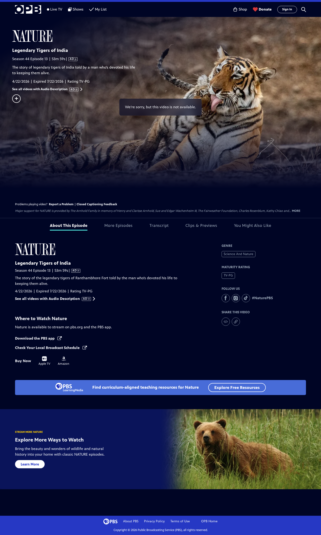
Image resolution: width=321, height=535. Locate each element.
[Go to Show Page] (166, 36)
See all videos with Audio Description (43, 89)
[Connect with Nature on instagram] (236, 298)
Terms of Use (180, 521)
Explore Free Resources (237, 387)
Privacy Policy (154, 521)
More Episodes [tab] (118, 225)
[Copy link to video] (236, 322)
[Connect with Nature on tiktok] (246, 298)
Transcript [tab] (158, 225)
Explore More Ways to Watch (49, 440)
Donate (265, 9)
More (296, 211)
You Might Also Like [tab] (252, 225)
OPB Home (209, 521)
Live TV (56, 9)
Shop (243, 9)
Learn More (30, 464)
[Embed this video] (226, 322)
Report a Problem (61, 204)
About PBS (130, 521)
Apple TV (44, 361)
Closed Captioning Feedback (97, 204)
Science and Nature (238, 254)
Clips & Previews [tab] (201, 225)
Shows (78, 9)
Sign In (287, 9)
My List (101, 9)
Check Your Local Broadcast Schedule (48, 347)
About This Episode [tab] (68, 225)
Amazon (63, 361)
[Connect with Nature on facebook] (226, 298)
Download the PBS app (35, 338)
